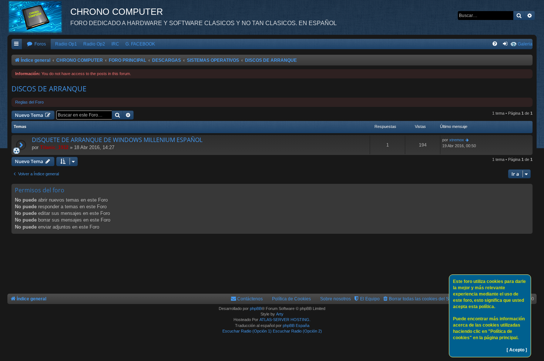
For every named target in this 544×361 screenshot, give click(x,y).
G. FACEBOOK (140, 44)
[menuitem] (36, 44)
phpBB (256, 308)
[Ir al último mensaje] (467, 140)
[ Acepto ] (517, 349)
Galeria (525, 44)
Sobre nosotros (335, 298)
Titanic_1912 (54, 147)
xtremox (456, 140)
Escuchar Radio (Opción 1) (247, 331)
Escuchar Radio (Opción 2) (297, 331)
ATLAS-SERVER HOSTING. (284, 319)
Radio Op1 (66, 44)
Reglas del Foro (29, 102)
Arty (279, 314)
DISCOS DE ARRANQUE (49, 89)
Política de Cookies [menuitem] (291, 298)
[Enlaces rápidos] (16, 44)
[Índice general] (38, 16)
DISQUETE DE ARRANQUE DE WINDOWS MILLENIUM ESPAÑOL (117, 140)
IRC (115, 44)
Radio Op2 (94, 44)
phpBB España (296, 325)
